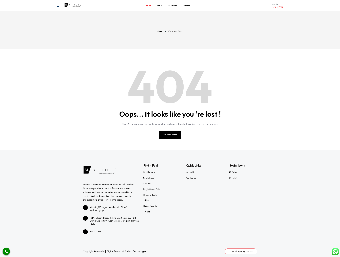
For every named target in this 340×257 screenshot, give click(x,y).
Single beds (148, 177)
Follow (234, 172)
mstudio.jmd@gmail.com (243, 251)
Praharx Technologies (136, 251)
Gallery (171, 5)
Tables (146, 200)
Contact (186, 5)
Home (148, 5)
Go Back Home (170, 134)
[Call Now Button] (6, 251)
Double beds (149, 172)
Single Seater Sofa (151, 189)
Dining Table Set (150, 206)
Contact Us (191, 177)
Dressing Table (150, 194)
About (159, 5)
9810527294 (277, 7)
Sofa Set (147, 183)
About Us (190, 172)
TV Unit (146, 211)
